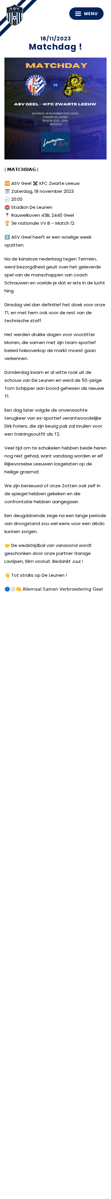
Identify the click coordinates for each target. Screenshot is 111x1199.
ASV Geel (16, 16)
